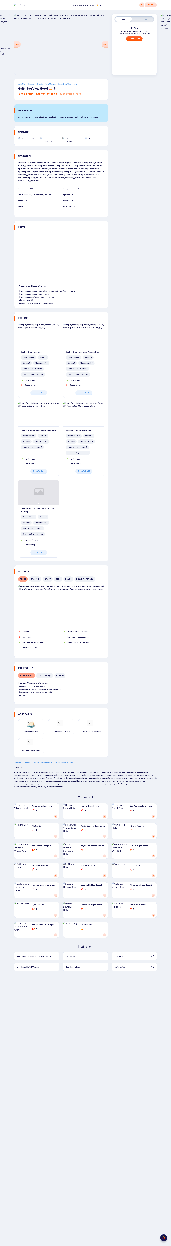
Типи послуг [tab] (26, 676)
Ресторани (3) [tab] (44, 676)
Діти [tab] (58, 579)
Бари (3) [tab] (60, 676)
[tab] (124, 19)
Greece (31, 84)
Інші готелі (85, 946)
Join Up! (21, 84)
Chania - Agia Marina (46, 84)
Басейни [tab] (35, 579)
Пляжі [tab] (23, 579)
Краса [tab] (68, 579)
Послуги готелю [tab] (85, 579)
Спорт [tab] (48, 579)
